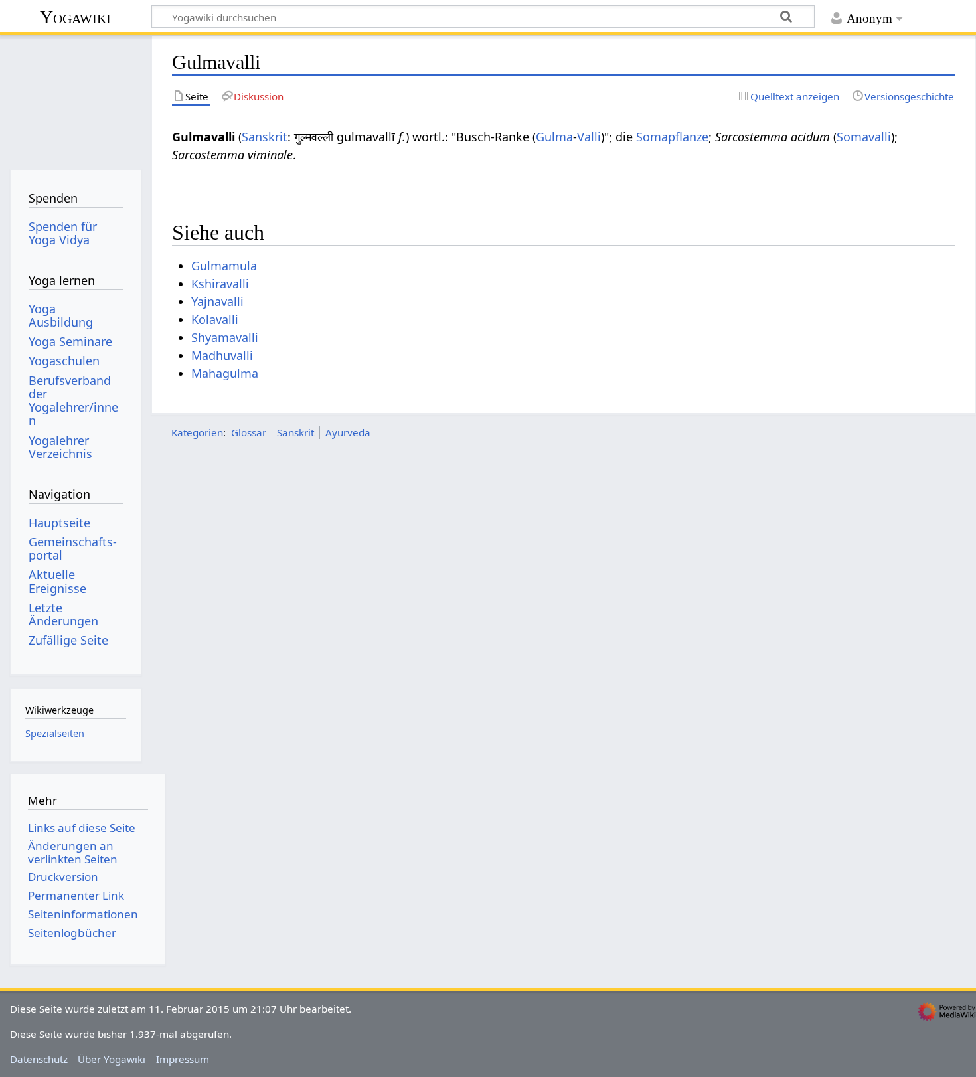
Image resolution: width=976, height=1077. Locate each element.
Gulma (554, 137)
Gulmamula (224, 266)
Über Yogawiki (111, 1059)
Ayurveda (347, 432)
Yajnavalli (217, 301)
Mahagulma (224, 373)
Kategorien (197, 432)
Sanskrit (264, 137)
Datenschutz (39, 1059)
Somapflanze (672, 137)
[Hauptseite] (75, 97)
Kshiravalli (220, 283)
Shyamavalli (224, 337)
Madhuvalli (222, 355)
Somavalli (864, 137)
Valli (589, 137)
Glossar (248, 432)
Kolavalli (214, 319)
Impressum (182, 1059)
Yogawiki (75, 17)
